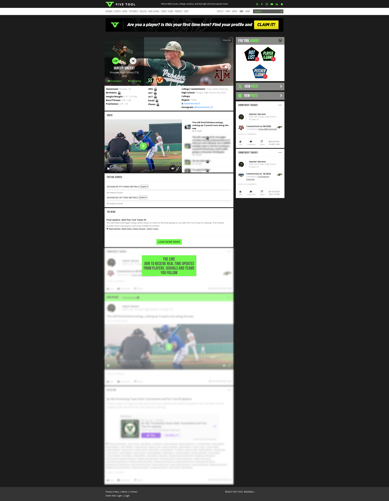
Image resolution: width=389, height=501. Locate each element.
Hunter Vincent (139, 228)
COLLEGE (143, 11)
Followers (115, 81)
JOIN (241, 11)
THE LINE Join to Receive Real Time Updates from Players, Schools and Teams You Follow (169, 266)
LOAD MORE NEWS (169, 242)
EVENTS (117, 11)
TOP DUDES (133, 11)
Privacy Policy (112, 491)
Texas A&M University (217, 88)
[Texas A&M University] (222, 74)
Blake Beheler (115, 228)
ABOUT (234, 11)
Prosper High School (122, 72)
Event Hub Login (114, 495)
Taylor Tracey (152, 228)
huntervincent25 (192, 103)
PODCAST (178, 11)
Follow (227, 40)
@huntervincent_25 (203, 107)
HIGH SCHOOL (153, 11)
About (124, 491)
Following (134, 81)
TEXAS (193, 99)
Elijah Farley (127, 228)
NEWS (124, 11)
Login (247, 11)
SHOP (186, 11)
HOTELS (220, 11)
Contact (134, 491)
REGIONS (109, 11)
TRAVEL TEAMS (167, 11)
